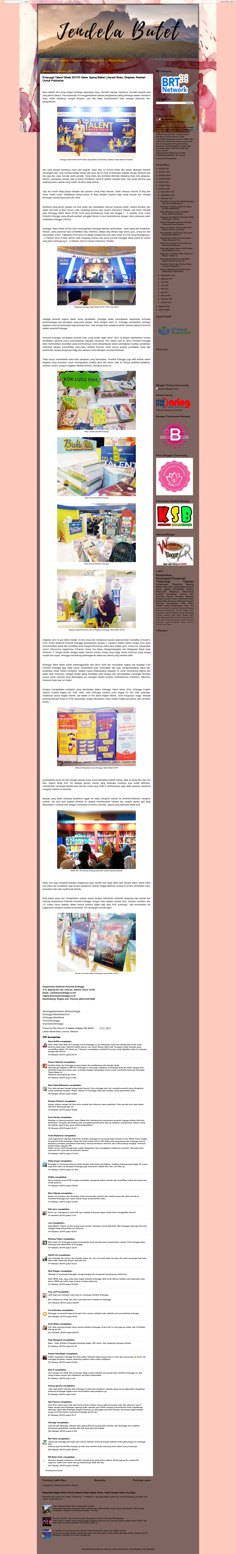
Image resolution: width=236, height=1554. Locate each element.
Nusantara (160, 622)
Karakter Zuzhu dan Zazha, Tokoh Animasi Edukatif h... (176, 265)
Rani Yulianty (54, 1193)
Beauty (190, 584)
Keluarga (172, 601)
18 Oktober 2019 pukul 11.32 (62, 1078)
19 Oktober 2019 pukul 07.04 (63, 1154)
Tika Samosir (167, 119)
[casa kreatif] (174, 343)
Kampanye (189, 613)
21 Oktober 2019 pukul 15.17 (62, 1415)
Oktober (165, 198)
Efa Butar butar (55, 1457)
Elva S (51, 1370)
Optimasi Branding (186, 608)
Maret (164, 296)
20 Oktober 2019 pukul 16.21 (62, 1316)
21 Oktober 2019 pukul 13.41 (62, 1394)
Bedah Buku (55, 1032)
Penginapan (176, 606)
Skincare (160, 603)
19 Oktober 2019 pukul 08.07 (63, 1186)
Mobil (167, 606)
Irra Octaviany (54, 1310)
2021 (162, 182)
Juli (163, 282)
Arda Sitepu (53, 1324)
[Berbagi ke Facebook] (107, 1028)
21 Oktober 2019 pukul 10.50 (63, 1362)
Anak (158, 589)
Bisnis (159, 586)
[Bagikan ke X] (105, 1028)
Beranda (100, 1480)
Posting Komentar (54, 1470)
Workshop (188, 591)
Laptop (175, 608)
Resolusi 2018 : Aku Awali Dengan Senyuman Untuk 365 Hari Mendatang (88, 1518)
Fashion (174, 599)
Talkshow (74, 1032)
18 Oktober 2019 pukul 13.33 (62, 1094)
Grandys (52, 1423)
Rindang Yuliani (55, 1239)
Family (167, 599)
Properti (190, 601)
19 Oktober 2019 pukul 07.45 (63, 1170)
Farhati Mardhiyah (56, 1354)
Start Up (173, 617)
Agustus (165, 279)
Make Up (183, 599)
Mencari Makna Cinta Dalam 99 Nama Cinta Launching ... (176, 228)
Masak (159, 606)
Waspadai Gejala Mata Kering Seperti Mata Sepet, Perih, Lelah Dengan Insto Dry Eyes (88, 1492)
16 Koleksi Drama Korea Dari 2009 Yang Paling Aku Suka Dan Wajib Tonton (89, 1531)
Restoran (159, 610)
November (166, 195)
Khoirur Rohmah (55, 1062)
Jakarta (167, 589)
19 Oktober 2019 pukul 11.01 (62, 1215)
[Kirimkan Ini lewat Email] (100, 1028)
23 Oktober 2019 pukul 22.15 (63, 1450)
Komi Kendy (53, 1117)
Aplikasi (159, 594)
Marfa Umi (53, 1255)
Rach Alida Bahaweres (58, 1085)
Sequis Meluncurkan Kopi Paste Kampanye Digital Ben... (175, 270)
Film (192, 594)
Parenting (177, 584)
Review (190, 586)
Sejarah (159, 624)
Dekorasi (175, 613)
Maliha (51, 1177)
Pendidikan (172, 594)
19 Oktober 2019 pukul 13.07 (62, 1248)
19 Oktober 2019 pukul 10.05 (63, 1202)
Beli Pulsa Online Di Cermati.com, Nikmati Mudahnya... (176, 244)
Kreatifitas (178, 589)
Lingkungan (162, 584)
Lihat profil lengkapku (166, 158)
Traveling (179, 596)
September (166, 275)
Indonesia (160, 608)
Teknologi (163, 581)
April (163, 292)
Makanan (174, 591)
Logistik (166, 615)
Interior (164, 620)
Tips (179, 617)
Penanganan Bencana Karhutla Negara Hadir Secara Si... (174, 260)
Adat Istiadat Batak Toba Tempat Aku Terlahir (73, 1506)
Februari (165, 299)
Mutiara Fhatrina (56, 1101)
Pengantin (175, 622)
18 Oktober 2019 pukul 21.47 (62, 1128)
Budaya (159, 599)
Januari (164, 302)
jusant (125, 1549)
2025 (162, 169)
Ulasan (188, 581)
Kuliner (190, 589)
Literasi (65, 1032)
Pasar (179, 615)
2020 (162, 185)
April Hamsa (54, 1402)
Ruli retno (52, 1209)
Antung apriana (55, 1386)
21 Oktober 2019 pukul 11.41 (62, 1378)
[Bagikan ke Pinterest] (110, 1028)
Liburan (168, 613)
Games (169, 596)
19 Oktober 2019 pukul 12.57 (62, 1231)
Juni (163, 285)
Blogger (150, 1549)
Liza (50, 1223)
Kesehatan (164, 575)
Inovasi (179, 610)
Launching (160, 613)
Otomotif (161, 591)
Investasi (167, 608)
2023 (162, 175)
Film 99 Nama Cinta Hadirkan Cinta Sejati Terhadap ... (174, 213)
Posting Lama (142, 1480)
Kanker (185, 610)
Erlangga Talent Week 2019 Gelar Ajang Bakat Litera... (176, 249)
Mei (163, 289)
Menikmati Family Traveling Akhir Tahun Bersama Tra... (175, 239)
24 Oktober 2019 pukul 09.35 (63, 1466)
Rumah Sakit (188, 615)
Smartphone (172, 603)
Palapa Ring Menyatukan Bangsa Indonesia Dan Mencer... (176, 223)
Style (164, 624)
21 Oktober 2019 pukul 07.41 (62, 1346)
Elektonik (185, 617)
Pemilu (168, 622)
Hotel (182, 613)
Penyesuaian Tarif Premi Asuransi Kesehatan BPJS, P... (176, 234)
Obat (173, 615)
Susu (183, 603)
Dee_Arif (52, 1292)
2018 (162, 306)
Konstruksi (190, 620)
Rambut (191, 622)
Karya (183, 620)
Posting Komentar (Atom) (66, 1485)
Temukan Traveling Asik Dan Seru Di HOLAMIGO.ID (176, 208)
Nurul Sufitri (53, 1041)
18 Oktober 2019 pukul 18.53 (62, 1110)
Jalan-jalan (179, 586)
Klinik (191, 610)
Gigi (192, 606)
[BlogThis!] (103, 1028)
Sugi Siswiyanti (55, 1340)
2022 (162, 179)
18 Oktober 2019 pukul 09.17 (62, 1055)
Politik (191, 599)
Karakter (177, 620)
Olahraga (181, 601)
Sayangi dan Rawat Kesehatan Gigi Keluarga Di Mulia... (176, 218)
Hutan (191, 603)
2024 (162, 172)
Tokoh (169, 624)
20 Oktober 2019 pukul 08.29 (63, 1303)
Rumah (183, 594)
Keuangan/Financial (170, 578)
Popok (183, 622)
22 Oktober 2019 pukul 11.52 (62, 1431)
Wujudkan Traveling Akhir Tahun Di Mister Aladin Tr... (176, 255)
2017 (162, 310)
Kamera (170, 620)
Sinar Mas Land (162, 617)
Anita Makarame (56, 1136)
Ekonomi (168, 586)
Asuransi (160, 596)
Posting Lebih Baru (54, 1480)
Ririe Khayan (54, 1271)
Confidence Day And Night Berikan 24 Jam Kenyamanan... (177, 202)
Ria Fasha (52, 1439)
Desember (166, 192)
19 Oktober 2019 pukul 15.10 (62, 1264)
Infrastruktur (170, 610)
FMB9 (186, 606)
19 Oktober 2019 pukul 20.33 (63, 1284)
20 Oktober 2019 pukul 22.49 (63, 1332)
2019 (162, 189)
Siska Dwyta (54, 1161)
